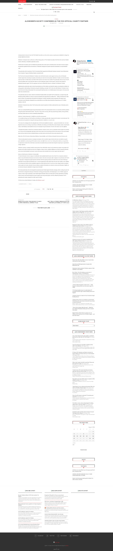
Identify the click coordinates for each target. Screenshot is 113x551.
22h (87, 160)
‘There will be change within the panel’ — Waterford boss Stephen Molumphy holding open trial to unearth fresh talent (83, 309)
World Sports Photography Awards (83, 71)
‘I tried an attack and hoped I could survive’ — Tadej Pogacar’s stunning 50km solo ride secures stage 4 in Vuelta (83, 286)
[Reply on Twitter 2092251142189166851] (78, 92)
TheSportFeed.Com (82, 122)
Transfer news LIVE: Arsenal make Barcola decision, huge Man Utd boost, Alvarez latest (83, 370)
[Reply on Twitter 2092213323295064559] (78, 151)
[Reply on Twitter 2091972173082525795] (78, 165)
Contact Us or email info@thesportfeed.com (61, 4)
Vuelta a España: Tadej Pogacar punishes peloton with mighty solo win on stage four (83, 212)
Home (19, 4)
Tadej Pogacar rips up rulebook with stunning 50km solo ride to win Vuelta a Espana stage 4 (84, 387)
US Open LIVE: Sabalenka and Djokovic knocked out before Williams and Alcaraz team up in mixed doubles (83, 353)
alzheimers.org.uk (40, 180)
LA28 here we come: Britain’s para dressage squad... (39, 1)
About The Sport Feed (40, 4)
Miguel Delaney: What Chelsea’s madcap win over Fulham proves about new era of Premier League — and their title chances (84, 314)
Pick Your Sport (28, 4)
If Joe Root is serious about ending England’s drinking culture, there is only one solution (83, 403)
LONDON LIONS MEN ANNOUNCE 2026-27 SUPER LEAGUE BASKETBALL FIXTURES (82, 185)
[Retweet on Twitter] (76, 69)
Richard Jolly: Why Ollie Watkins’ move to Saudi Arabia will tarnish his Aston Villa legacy (83, 260)
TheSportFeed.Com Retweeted (83, 69)
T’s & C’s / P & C (80, 4)
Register (89, 4)
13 (83, 436)
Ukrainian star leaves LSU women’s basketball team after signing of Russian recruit (83, 240)
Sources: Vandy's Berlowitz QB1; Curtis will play (54, 514)
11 (77, 436)
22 (90, 438)
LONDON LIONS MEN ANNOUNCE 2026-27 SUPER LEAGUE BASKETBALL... (43, 2)
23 (93, 438)
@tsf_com (89, 122)
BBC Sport (32, 490)
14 (86, 436)
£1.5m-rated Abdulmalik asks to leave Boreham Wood (28, 524)
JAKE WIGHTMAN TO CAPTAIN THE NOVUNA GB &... (33, 16)
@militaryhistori (82, 160)
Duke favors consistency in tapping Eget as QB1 (54, 501)
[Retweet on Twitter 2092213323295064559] (80, 151)
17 (74, 438)
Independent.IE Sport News (85, 256)
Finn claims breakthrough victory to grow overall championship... (39, 24)
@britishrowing (88, 98)
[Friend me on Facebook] (73, 453)
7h (92, 98)
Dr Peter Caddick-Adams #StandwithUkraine (83, 158)
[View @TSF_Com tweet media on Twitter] (78, 163)
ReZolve (67, 545)
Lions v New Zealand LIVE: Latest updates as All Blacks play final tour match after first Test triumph (83, 336)
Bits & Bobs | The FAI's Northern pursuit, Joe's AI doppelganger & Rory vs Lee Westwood (82, 273)
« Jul (73, 444)
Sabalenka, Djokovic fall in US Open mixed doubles (55, 520)
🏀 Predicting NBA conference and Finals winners (54, 507)
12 (80, 436)
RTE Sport (84, 490)
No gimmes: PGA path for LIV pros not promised (54, 495)
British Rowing (80, 98)
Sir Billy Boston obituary (77, 200)
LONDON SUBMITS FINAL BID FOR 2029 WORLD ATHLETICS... (35, 17)
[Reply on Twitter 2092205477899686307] (78, 117)
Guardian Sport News (85, 196)
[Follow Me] (75, 453)
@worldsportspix (80, 73)
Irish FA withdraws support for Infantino (26, 511)
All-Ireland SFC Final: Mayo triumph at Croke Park (34, 23)
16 (93, 436)
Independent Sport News (85, 331)
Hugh (27, 194)
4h (85, 73)
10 (74, 436)
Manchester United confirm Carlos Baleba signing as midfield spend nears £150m (83, 225)
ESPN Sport (58, 490)
